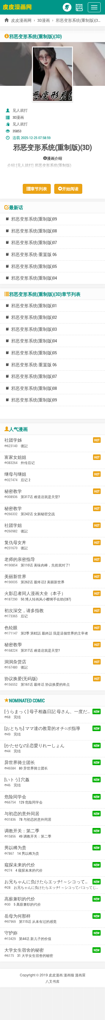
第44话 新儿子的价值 (35, 938)
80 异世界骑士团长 (33, 768)
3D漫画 (43, 20)
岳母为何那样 (17, 916)
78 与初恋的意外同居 (35, 819)
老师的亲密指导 (19, 559)
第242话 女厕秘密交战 (38, 513)
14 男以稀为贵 (28, 853)
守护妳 (11, 933)
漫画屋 (80, 974)
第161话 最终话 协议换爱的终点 (45, 684)
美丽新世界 (15, 576)
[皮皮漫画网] (19, 7)
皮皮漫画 (56, 974)
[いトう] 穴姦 (16, 779)
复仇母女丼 (15, 542)
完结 (17, 717)
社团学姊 (13, 440)
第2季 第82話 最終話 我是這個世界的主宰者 (54, 633)
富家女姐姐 (15, 457)
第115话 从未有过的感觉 (38, 921)
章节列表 (39, 188)
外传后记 (28, 462)
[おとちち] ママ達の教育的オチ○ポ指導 (42, 728)
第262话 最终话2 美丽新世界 (42, 582)
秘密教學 (13, 644)
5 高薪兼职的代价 (27, 904)
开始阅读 (70, 188)
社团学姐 (13, 525)
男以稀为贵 (15, 847)
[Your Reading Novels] (79, 7)
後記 (24, 445)
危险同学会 (15, 796)
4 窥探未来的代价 (29, 870)
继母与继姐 (15, 474)
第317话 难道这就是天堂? (40, 496)
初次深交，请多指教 (24, 610)
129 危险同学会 (31, 802)
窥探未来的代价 (19, 865)
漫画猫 (69, 974)
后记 (24, 616)
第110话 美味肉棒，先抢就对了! (45, 565)
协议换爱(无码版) (20, 678)
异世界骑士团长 (19, 762)
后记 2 (25, 479)
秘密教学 (13, 491)
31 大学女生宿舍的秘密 (35, 955)
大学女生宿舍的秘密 (24, 950)
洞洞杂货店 (15, 661)
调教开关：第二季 (21, 831)
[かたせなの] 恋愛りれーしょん (34, 745)
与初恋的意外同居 (21, 813)
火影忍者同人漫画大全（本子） (35, 593)
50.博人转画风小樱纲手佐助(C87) (46, 599)
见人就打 (20, 110)
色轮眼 (11, 627)
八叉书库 (53, 981)
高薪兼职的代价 (19, 899)
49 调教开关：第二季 (35, 836)
